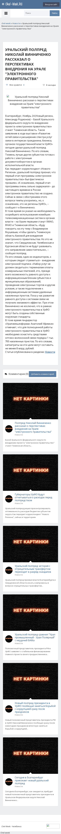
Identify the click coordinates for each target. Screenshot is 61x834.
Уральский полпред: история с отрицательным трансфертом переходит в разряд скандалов (33, 568)
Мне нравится (16, 85)
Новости (50, 352)
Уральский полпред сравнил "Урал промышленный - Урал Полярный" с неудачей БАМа (35, 637)
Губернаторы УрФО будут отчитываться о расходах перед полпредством (33, 497)
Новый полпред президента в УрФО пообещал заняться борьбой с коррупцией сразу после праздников (35, 707)
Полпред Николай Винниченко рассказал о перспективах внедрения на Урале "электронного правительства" (33, 427)
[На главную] (12, 4)
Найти (54, 13)
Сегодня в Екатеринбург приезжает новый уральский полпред (32, 780)
